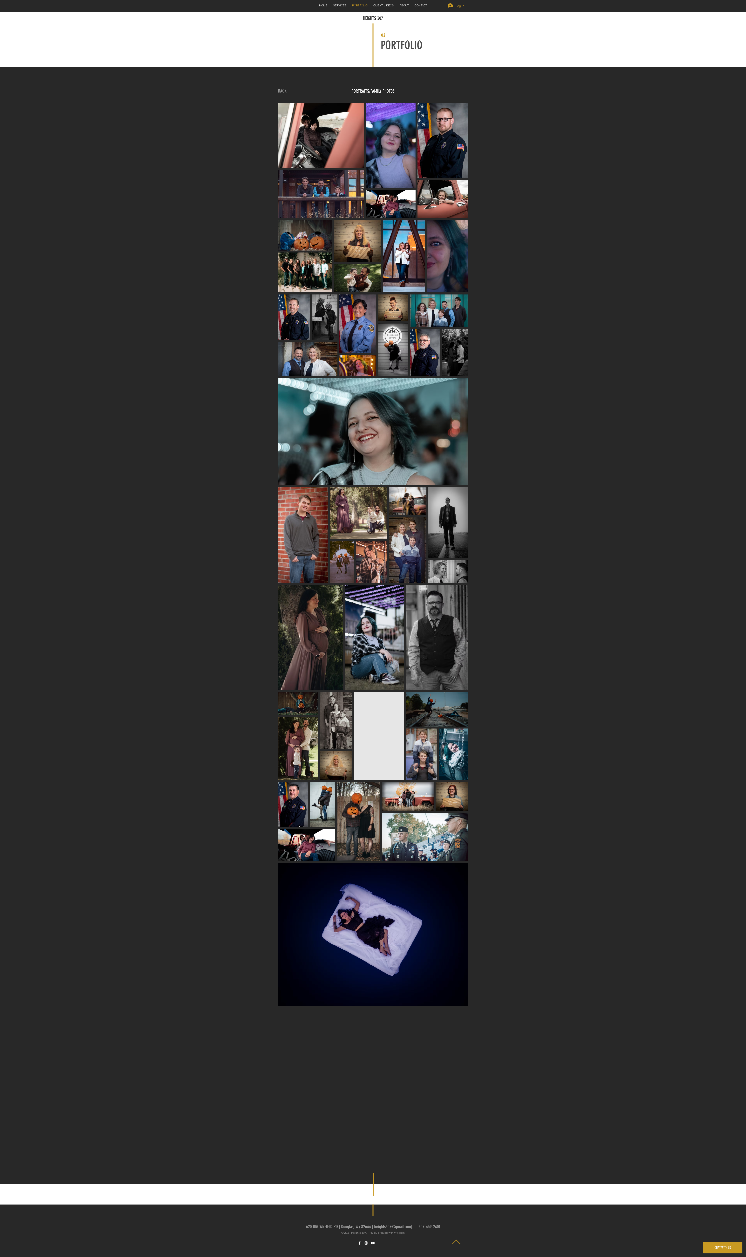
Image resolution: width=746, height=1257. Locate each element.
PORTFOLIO (401, 45)
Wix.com (399, 1232)
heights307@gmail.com (392, 1226)
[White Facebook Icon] (359, 1243)
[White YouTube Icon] (373, 1243)
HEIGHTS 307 (373, 18)
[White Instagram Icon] (366, 1243)
